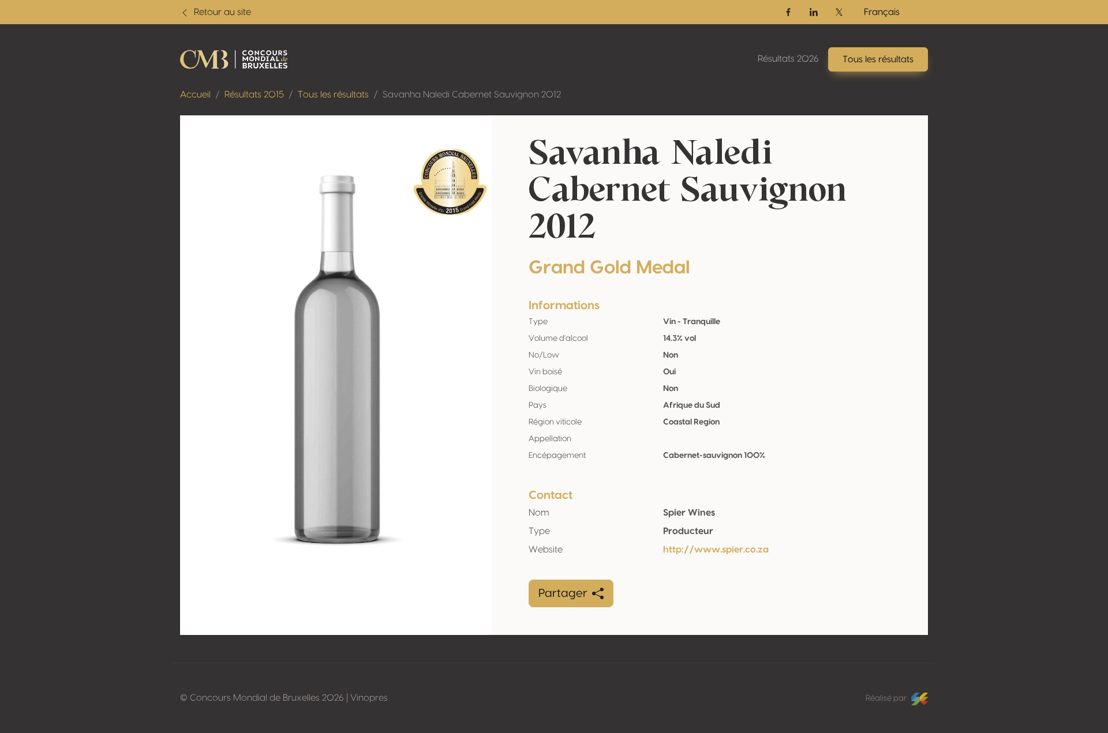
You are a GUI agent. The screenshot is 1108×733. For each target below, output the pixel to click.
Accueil (195, 94)
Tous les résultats (333, 94)
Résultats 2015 (254, 94)
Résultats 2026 (788, 58)
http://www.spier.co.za (716, 549)
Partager (562, 593)
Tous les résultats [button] (878, 59)
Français (882, 12)
